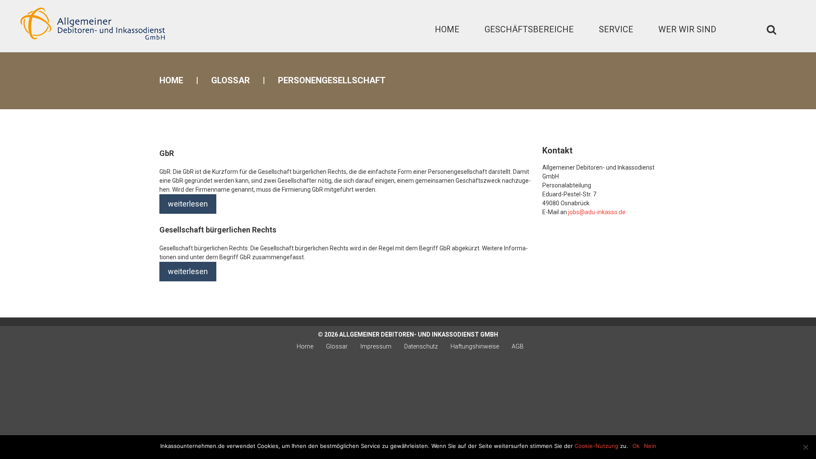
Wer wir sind (687, 29)
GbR (166, 153)
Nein (650, 445)
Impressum (375, 346)
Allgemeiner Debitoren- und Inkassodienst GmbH (418, 334)
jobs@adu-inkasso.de (597, 212)
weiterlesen (188, 203)
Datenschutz (421, 346)
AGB (518, 346)
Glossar (230, 80)
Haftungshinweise (474, 346)
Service (616, 29)
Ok (636, 445)
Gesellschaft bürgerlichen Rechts (217, 229)
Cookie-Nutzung (596, 445)
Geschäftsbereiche (529, 29)
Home (447, 29)
